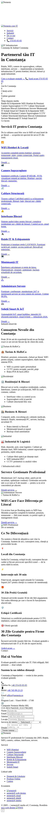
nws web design (8, 808)
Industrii (10, 33)
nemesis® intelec (14, 800)
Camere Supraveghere (16, 752)
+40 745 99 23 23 (15, 690)
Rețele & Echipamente (16, 759)
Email (3, 713)
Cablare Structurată (15, 754)
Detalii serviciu (9, 490)
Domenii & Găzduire (16, 776)
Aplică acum (8, 648)
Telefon (4, 716)
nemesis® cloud (14, 795)
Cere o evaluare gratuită (13, 78)
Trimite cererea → (9, 730)
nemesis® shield (14, 798)
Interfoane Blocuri (15, 757)
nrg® (14, 790)
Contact (10, 38)
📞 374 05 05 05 (14, 41)
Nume (4, 710)
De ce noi (11, 35)
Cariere (10, 781)
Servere (10, 764)
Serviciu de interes (9, 722)
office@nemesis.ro (15, 695)
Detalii (4, 728)
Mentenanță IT (13, 762)
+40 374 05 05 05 (19, 685)
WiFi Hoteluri (13, 749)
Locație (4, 719)
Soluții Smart (12, 767)
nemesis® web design (16, 793)
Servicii (10, 30)
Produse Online (13, 779)
